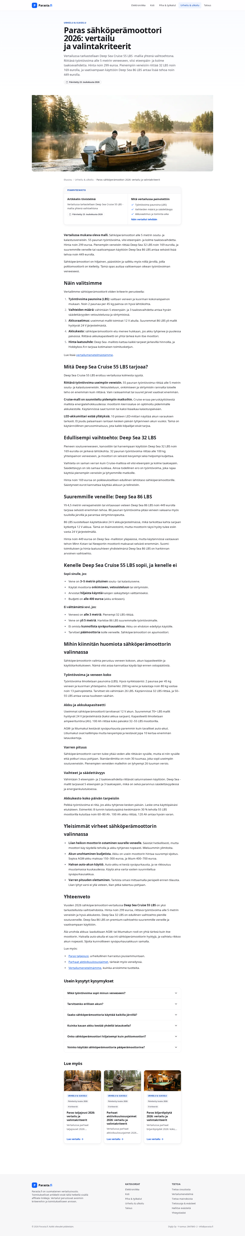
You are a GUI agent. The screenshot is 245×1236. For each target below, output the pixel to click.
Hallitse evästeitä (181, 1208)
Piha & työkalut (167, 5)
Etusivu (68, 179)
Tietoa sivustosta (181, 1189)
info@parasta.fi (206, 1226)
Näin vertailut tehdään (144, 219)
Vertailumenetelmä (182, 1194)
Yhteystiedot (179, 1212)
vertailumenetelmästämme (94, 355)
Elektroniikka (138, 5)
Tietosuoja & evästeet (184, 1203)
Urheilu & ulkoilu (189, 5)
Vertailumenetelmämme (84, 968)
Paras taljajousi (78, 956)
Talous (207, 5)
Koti (152, 5)
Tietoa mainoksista (182, 1198)
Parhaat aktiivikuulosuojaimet (88, 962)
